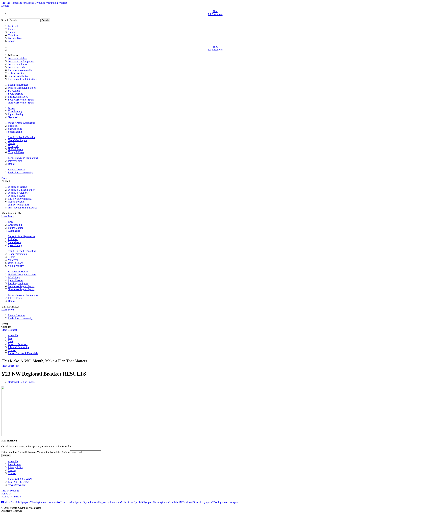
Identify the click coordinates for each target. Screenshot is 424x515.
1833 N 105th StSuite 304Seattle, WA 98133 (11, 493)
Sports (11, 32)
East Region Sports (18, 96)
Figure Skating (15, 114)
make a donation (16, 73)
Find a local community (20, 172)
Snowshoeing (15, 128)
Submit (6, 455)
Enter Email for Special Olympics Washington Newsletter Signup (35, 452)
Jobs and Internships (18, 347)
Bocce (11, 108)
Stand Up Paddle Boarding (22, 137)
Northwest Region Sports (21, 102)
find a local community (20, 70)
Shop (215, 11)
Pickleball (13, 125)
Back (4, 178)
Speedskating (15, 131)
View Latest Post (10, 365)
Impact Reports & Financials (23, 353)
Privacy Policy (15, 467)
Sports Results (15, 93)
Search (4, 20)
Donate (5, 5)
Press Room (14, 464)
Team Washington (17, 140)
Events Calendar (16, 169)
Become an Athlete (18, 84)
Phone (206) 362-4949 (20, 479)
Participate (13, 26)
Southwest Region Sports (21, 99)
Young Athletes (16, 152)
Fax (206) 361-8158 (18, 482)
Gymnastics (14, 117)
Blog (10, 338)
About (11, 41)
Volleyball (13, 146)
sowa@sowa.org (17, 485)
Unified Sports (15, 149)
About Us (13, 335)
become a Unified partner (21, 61)
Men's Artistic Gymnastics (21, 122)
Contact (12, 350)
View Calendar (9, 329)
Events (11, 29)
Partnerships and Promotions (23, 157)
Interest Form (15, 160)
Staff (10, 341)
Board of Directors (17, 344)
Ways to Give (15, 38)
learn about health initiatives (22, 79)
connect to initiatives (18, 76)
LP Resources (215, 14)
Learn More (7, 216)
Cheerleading (15, 111)
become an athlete (17, 58)
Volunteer (13, 35)
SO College (14, 90)
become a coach (16, 67)
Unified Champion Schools (22, 87)
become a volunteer (18, 64)
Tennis (11, 143)
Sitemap (12, 470)
